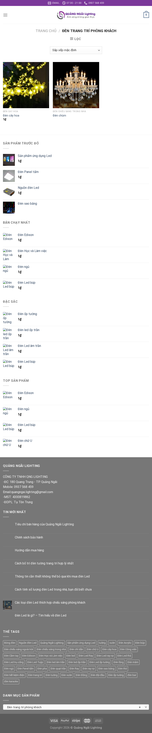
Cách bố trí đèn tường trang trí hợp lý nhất (44, 563)
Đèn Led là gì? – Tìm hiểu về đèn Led (40, 615)
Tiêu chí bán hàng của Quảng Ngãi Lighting (44, 524)
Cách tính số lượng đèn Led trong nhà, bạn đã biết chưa (53, 589)
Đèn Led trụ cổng (14, 662)
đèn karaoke (11, 681)
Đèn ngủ (9, 668)
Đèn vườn (66, 675)
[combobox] (76, 707)
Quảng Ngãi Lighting (52, 642)
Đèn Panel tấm (25, 668)
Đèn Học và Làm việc (51, 655)
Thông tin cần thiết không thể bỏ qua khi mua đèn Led (52, 576)
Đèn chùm (59, 115)
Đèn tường (52, 675)
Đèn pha (42, 668)
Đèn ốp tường (116, 675)
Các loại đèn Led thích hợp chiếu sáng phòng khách (50, 602)
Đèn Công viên (128, 649)
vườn (112, 642)
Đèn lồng (119, 662)
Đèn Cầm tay (11, 655)
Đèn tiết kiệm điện (14, 675)
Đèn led (70, 655)
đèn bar (131, 675)
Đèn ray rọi (89, 668)
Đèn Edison (28, 655)
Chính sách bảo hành (29, 537)
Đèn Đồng (81, 675)
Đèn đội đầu (97, 675)
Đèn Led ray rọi (105, 655)
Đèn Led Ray (86, 655)
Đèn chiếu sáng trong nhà (51, 649)
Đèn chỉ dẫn (76, 649)
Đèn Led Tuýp (35, 662)
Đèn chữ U (93, 649)
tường (102, 642)
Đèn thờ (122, 668)
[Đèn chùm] (76, 85)
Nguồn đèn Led (27, 642)
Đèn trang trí (35, 675)
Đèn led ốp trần (77, 662)
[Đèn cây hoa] (26, 85)
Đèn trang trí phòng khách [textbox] (74, 707)
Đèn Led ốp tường (99, 662)
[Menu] (5, 15)
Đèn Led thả (124, 655)
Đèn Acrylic (125, 642)
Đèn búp (140, 642)
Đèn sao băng (106, 668)
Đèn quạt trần (58, 668)
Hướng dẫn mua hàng (29, 550)
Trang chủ (46, 31)
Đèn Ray (74, 668)
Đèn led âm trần (56, 662)
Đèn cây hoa (11, 115)
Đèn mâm (132, 662)
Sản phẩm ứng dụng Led (81, 642)
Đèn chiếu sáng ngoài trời (18, 649)
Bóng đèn (9, 642)
